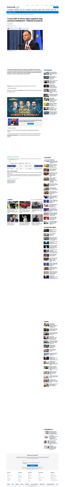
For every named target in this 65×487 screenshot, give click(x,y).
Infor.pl (8, 474)
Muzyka (29, 480)
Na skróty (8, 472)
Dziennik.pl (20, 472)
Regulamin (27, 484)
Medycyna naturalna (41, 477)
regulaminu (33, 462)
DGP (41, 5)
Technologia (20, 475)
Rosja (16, 163)
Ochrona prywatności (34, 484)
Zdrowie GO (18, 14)
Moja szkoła (29, 477)
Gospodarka (20, 476)
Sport (19, 478)
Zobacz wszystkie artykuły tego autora (13, 178)
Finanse (40, 475)
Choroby (40, 478)
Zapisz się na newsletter (25, 28)
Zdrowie (19, 479)
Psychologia (40, 479)
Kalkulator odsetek (53, 478)
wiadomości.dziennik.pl (13, 16)
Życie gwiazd (30, 478)
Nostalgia (14, 14)
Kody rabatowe (30, 475)
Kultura (29, 481)
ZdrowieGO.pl (46, 5)
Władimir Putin (21, 163)
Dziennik (8, 16)
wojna (26, 163)
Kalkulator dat (52, 474)
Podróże (19, 480)
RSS (57, 484)
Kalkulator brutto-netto (54, 479)
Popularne (33, 199)
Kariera (22, 484)
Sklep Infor (8, 480)
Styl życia (40, 480)
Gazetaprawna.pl (9, 475)
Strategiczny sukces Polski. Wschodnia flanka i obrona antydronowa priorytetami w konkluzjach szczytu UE (11, 181)
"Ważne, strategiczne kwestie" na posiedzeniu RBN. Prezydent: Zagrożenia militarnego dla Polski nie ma (30, 121)
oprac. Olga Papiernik (12, 171)
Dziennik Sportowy (31, 14)
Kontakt (8, 484)
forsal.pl (32, 5)
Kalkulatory (52, 472)
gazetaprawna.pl (52, 5)
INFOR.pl (28, 5)
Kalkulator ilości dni (53, 475)
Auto (19, 474)
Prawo (39, 474)
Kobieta (29, 474)
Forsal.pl (8, 477)
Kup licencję (17, 159)
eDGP (8, 476)
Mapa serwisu (42, 484)
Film (28, 479)
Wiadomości (9, 12)
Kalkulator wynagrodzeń (54, 480)
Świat (14, 12)
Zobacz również (30, 123)
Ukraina (12, 163)
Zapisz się (32, 465)
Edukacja (29, 476)
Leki (39, 476)
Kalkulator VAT (53, 477)
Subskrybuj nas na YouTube (13, 28)
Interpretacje (9, 479)
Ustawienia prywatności (50, 484)
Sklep (57, 5)
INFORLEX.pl (37, 5)
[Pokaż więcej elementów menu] (57, 10)
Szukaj (56, 7)
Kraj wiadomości (39, 199)
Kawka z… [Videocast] (24, 14)
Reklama (17, 484)
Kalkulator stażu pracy (54, 476)
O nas (13, 484)
